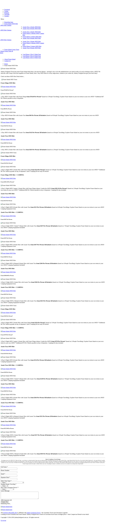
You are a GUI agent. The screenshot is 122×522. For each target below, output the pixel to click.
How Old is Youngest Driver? (10, 487)
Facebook (7, 9)
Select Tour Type (6, 481)
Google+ (6, 16)
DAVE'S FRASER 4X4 (10, 512)
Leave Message (5, 491)
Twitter (6, 11)
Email (3, 474)
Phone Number (5, 470)
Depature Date (5, 477)
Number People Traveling (8, 484)
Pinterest (6, 13)
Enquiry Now (4, 502)
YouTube (6, 14)
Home (6, 64)
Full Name (4, 467)
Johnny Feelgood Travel (33, 512)
